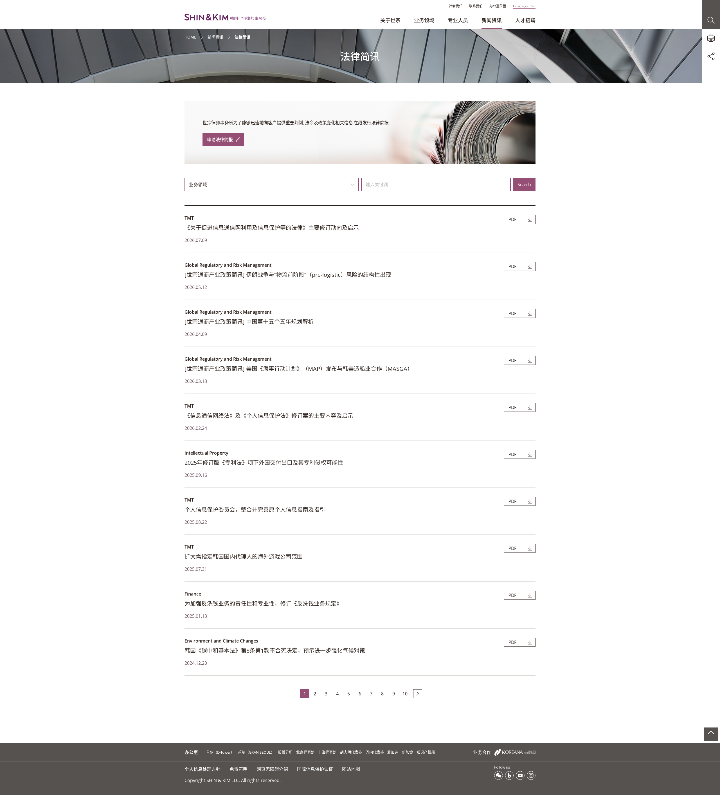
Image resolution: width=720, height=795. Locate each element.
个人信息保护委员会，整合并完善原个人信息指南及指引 (254, 509)
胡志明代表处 (351, 752)
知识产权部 (426, 752)
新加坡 (407, 752)
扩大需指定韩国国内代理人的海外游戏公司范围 (243, 556)
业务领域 (424, 20)
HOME (190, 37)
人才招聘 (525, 20)
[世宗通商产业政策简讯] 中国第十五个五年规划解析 (249, 321)
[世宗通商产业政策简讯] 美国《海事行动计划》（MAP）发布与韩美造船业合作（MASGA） (298, 368)
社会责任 (455, 6)
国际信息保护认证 (315, 769)
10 (405, 694)
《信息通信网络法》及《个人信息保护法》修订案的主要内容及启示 (268, 415)
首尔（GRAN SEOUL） (256, 752)
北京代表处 (305, 752)
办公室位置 (497, 6)
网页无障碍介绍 (272, 769)
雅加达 (392, 752)
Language (520, 6)
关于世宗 (390, 20)
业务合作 (482, 752)
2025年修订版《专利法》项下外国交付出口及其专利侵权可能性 (263, 462)
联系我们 (476, 6)
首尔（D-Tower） (220, 752)
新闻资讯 (492, 20)
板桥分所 (285, 752)
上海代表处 (327, 752)
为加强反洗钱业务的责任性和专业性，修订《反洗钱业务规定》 (263, 603)
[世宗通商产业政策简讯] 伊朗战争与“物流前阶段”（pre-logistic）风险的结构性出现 (287, 275)
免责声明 (239, 769)
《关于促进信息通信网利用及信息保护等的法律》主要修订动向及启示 (271, 228)
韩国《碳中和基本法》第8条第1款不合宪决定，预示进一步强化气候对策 (274, 650)
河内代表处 (375, 752)
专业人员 (458, 20)
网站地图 (351, 769)
